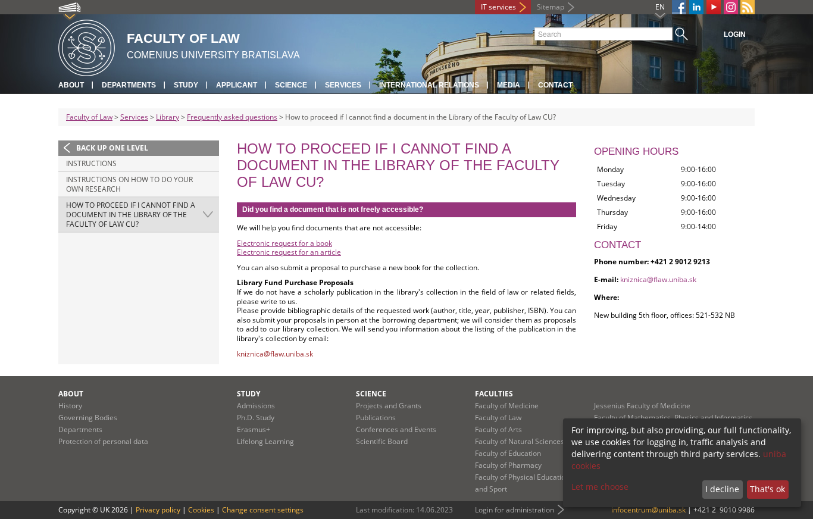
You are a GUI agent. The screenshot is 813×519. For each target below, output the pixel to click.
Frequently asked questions (232, 117)
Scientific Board (382, 441)
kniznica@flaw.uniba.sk (658, 279)
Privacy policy (158, 510)
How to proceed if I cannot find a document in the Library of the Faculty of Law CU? (130, 214)
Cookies (201, 510)
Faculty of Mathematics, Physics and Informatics (673, 417)
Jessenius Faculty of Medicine (642, 406)
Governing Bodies (87, 417)
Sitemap (550, 7)
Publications (376, 417)
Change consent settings (263, 510)
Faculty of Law (89, 117)
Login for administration (514, 510)
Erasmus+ (253, 429)
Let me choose (599, 486)
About (71, 85)
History (70, 406)
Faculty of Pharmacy (508, 465)
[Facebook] (679, 7)
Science (291, 85)
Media (508, 85)
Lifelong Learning (265, 441)
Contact (555, 85)
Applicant (236, 85)
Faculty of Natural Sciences (519, 441)
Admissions (256, 406)
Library (167, 117)
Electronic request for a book (284, 243)
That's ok (767, 489)
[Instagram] (731, 7)
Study (186, 85)
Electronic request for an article (289, 252)
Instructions (91, 163)
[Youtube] (713, 7)
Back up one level (112, 148)
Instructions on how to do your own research (129, 184)
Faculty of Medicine (507, 406)
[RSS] (747, 7)
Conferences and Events (396, 429)
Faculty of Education (508, 453)
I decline (722, 489)
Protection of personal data (103, 441)
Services (343, 85)
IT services (498, 7)
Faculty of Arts (498, 429)
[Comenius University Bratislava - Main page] (86, 46)
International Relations (429, 85)
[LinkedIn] (696, 7)
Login (735, 34)
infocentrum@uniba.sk (648, 510)
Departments (129, 85)
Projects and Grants (388, 406)
